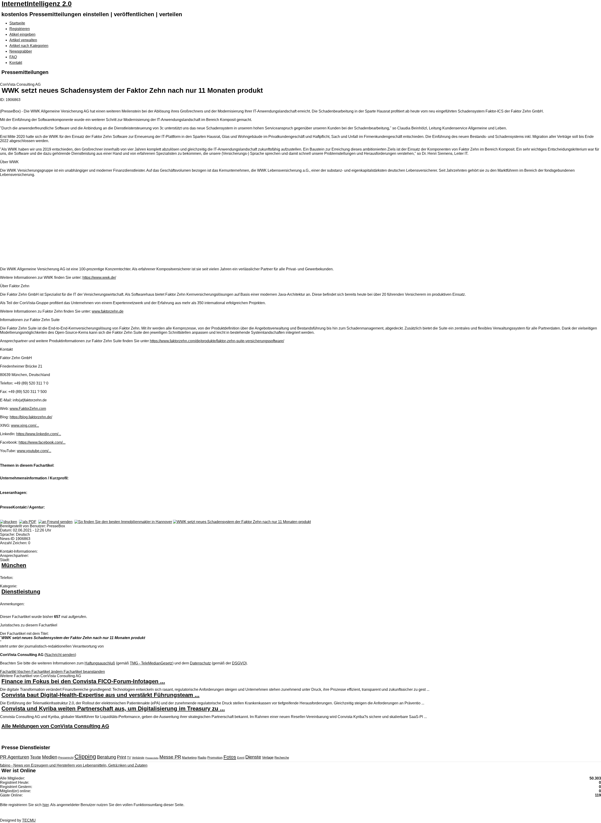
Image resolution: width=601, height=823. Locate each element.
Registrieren (19, 29)
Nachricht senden (60, 655)
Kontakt (15, 63)
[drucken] (8, 522)
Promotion (215, 757)
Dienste (253, 757)
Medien (49, 757)
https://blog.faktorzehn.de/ (31, 417)
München (13, 565)
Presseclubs (151, 758)
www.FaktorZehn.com (28, 409)
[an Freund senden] (55, 522)
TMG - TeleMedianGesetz (151, 663)
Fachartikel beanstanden (84, 672)
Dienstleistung (20, 591)
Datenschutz (200, 663)
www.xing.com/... (25, 425)
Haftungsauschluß (100, 663)
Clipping (85, 756)
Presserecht (65, 757)
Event (240, 757)
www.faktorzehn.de (107, 311)
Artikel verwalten (23, 40)
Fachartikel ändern (47, 672)
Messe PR (170, 757)
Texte (35, 757)
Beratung (106, 757)
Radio (202, 757)
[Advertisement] (70, 222)
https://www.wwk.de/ (99, 278)
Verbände (138, 757)
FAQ (13, 57)
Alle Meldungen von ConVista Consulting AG (55, 726)
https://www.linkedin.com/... (38, 434)
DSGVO (239, 663)
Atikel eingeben (22, 34)
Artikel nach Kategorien (28, 46)
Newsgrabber (20, 51)
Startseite (17, 23)
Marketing (189, 757)
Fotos (229, 757)
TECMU (29, 820)
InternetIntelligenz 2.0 (37, 4)
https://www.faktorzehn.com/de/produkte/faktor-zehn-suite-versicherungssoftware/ (217, 341)
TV (129, 757)
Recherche (281, 757)
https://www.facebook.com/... (42, 442)
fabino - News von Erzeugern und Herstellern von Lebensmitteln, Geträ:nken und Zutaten (73, 765)
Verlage (268, 757)
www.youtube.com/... (34, 451)
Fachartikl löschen (15, 672)
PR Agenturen (14, 757)
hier (45, 805)
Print (121, 757)
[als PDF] (27, 522)
